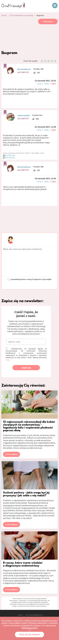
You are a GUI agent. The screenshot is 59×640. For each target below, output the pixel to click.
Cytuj (39, 83)
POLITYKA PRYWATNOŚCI (33, 615)
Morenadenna (24, 69)
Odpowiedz (48, 21)
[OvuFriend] (13, 7)
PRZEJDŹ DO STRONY (29, 634)
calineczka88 (23, 115)
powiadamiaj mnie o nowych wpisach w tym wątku (31, 279)
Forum (4, 15)
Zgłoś (53, 83)
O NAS (20, 615)
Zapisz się (26, 367)
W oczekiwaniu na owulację (21, 15)
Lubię (46, 83)
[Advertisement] (29, 38)
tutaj (7, 360)
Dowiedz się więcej (29, 628)
